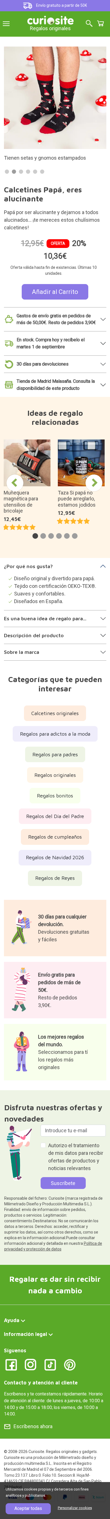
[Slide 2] (14, 172)
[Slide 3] (21, 172)
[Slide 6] (42, 172)
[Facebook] (11, 1365)
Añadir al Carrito (55, 291)
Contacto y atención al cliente (41, 1383)
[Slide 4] (28, 172)
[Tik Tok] (50, 1365)
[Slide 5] (35, 172)
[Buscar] (89, 24)
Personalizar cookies (75, 1508)
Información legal (25, 1334)
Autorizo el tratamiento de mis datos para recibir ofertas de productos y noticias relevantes (75, 1156)
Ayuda (11, 1320)
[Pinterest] (69, 1365)
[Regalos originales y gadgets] (50, 20)
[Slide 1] (7, 172)
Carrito (100, 23)
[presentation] (14, 482)
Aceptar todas (28, 1508)
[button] (35, 536)
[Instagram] (30, 1365)
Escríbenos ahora (33, 1426)
